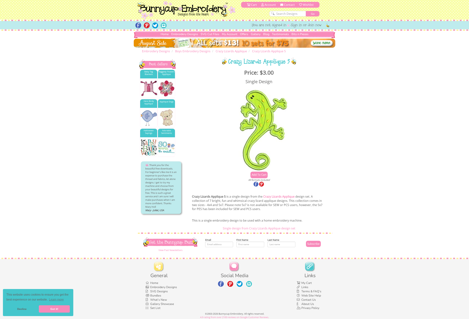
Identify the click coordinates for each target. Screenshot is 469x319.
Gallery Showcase (162, 304)
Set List (155, 308)
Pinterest (262, 184)
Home (165, 34)
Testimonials (280, 34)
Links (304, 287)
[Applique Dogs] (166, 117)
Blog (266, 34)
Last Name (273, 239)
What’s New (158, 300)
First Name (242, 239)
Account (270, 5)
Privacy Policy (310, 308)
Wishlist (308, 5)
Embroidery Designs (184, 34)
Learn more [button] (56, 299)
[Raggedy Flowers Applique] (166, 88)
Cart (253, 5)
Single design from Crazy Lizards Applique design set (259, 228)
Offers (244, 34)
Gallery (256, 34)
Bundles (155, 296)
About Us (307, 304)
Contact (289, 5)
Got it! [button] (54, 308)
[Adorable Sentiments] (166, 147)
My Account (229, 34)
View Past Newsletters (170, 250)
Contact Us (308, 300)
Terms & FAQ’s (311, 291)
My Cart (306, 283)
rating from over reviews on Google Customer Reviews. (234, 317)
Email (208, 239)
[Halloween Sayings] (148, 147)
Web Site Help (311, 296)
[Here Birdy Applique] (148, 117)
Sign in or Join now (306, 25)
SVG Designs (159, 291)
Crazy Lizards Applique (279, 197)
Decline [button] (22, 308)
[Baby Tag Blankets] (148, 88)
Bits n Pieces (300, 34)
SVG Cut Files (210, 34)
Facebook (256, 184)
